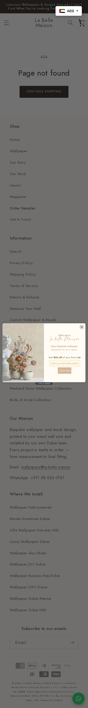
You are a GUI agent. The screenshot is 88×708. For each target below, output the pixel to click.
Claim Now (64, 370)
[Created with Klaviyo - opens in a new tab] (44, 383)
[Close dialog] (81, 327)
